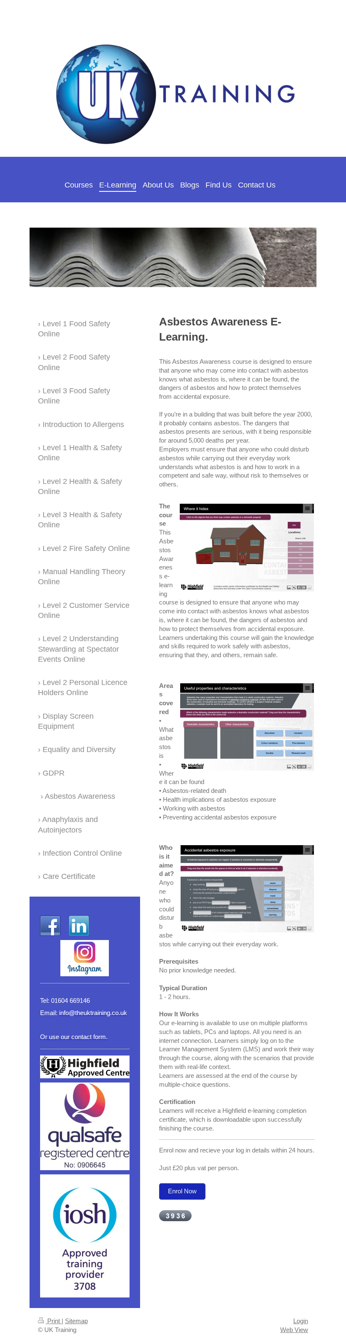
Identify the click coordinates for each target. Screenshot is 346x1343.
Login (300, 1320)
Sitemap (76, 1320)
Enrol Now (182, 1191)
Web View (294, 1329)
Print (54, 1320)
